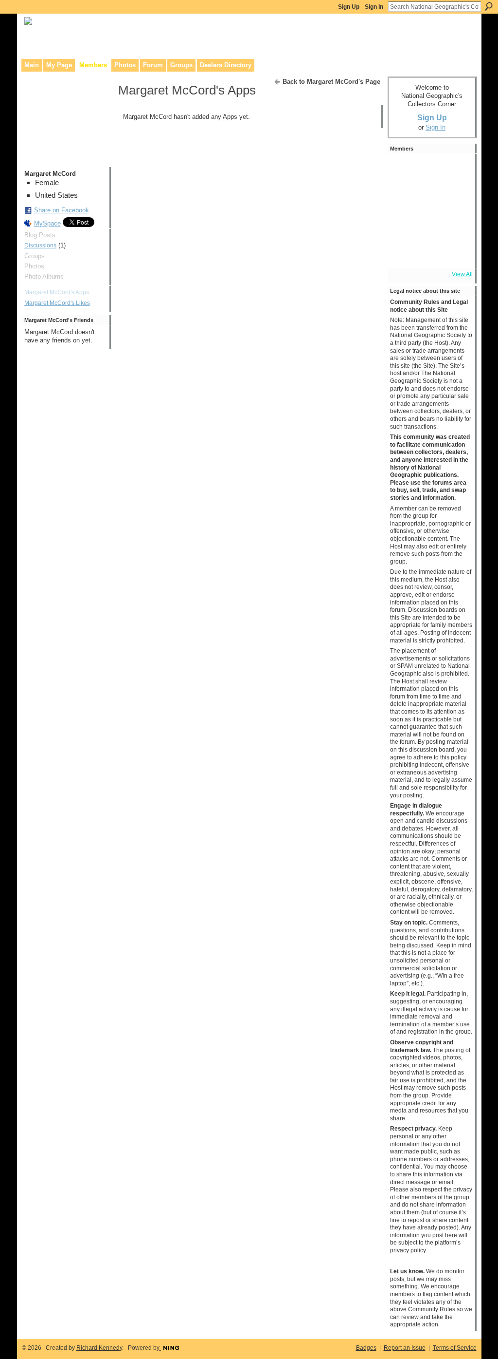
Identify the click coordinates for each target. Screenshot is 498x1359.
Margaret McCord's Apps (56, 292)
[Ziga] (431, 197)
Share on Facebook (61, 210)
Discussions (40, 245)
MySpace (47, 223)
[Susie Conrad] (458, 224)
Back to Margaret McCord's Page (331, 81)
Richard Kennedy (99, 1347)
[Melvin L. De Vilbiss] (458, 170)
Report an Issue (405, 1347)
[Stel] (458, 197)
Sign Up (348, 6)
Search (489, 6)
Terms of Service (455, 1347)
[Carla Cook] (403, 224)
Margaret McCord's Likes (57, 303)
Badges (366, 1347)
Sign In (374, 6)
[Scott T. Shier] (403, 170)
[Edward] (431, 252)
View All (462, 274)
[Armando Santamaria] (431, 224)
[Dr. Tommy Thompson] (458, 252)
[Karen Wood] (403, 252)
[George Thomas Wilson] (403, 197)
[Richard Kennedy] (431, 170)
